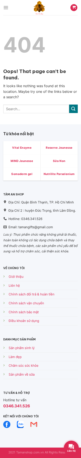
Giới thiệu (16, 277)
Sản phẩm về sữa (22, 374)
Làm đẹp (15, 357)
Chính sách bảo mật (24, 312)
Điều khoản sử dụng (24, 321)
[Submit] (73, 109)
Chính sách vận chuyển (26, 303)
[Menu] (5, 7)
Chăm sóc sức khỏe (23, 365)
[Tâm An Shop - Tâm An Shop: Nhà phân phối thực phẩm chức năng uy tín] (39, 7)
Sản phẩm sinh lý (22, 348)
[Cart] (73, 7)
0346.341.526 (16, 406)
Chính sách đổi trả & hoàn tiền (31, 294)
